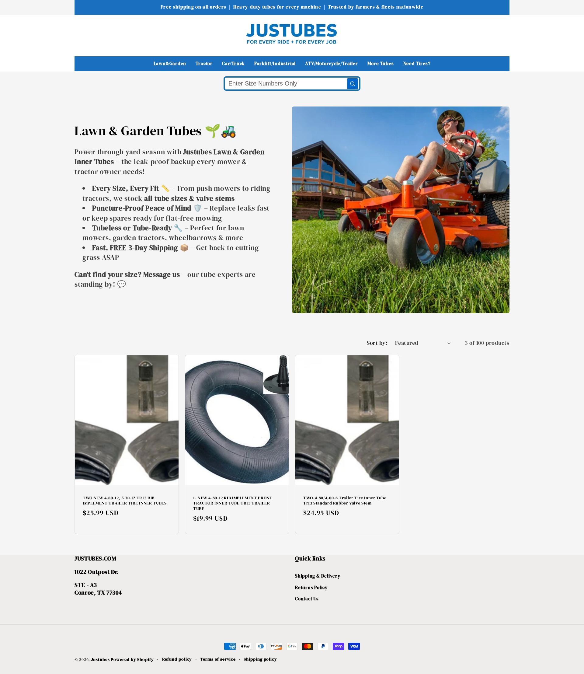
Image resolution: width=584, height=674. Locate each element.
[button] (83, 33)
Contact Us (307, 598)
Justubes (100, 659)
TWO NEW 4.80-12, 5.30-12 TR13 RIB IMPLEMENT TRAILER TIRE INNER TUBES (124, 500)
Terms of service (218, 659)
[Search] (352, 83)
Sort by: (377, 343)
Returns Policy (311, 587)
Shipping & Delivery (317, 576)
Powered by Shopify (132, 659)
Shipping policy (260, 659)
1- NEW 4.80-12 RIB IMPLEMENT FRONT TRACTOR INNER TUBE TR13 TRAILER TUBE (232, 503)
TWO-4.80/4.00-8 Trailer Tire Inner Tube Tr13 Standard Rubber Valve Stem (345, 500)
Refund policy (177, 659)
